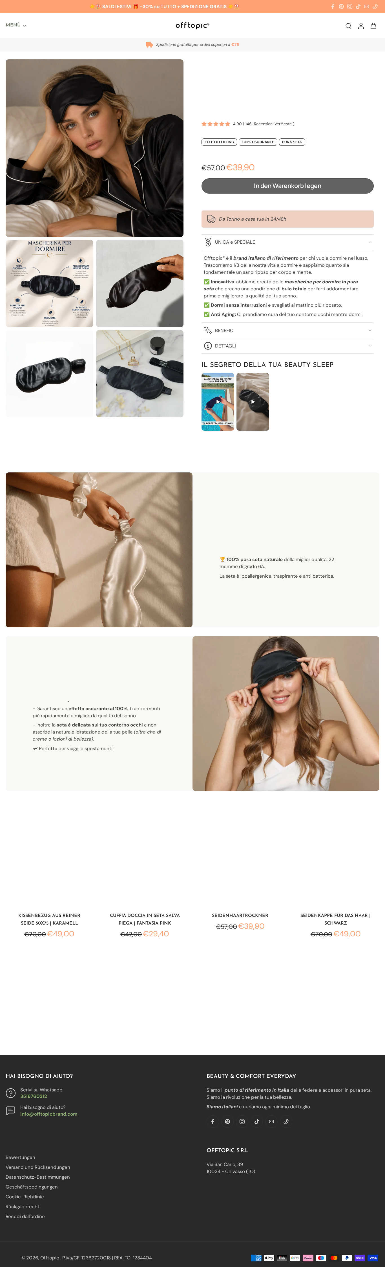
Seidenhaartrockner (240, 916)
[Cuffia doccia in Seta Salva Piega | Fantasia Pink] (145, 863)
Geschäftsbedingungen (32, 1187)
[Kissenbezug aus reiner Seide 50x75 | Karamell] (49, 863)
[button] (288, 186)
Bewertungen (20, 1157)
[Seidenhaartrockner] (240, 863)
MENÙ (13, 25)
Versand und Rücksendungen (38, 1167)
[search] (348, 25)
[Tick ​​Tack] (358, 6)
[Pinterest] (341, 6)
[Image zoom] (94, 148)
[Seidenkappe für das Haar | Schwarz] (336, 863)
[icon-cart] (373, 25)
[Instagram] (350, 6)
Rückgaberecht (22, 1207)
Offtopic (50, 1258)
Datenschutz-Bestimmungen (38, 1177)
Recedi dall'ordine (25, 1217)
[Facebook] (333, 6)
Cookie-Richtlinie (25, 1197)
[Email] (366, 6)
